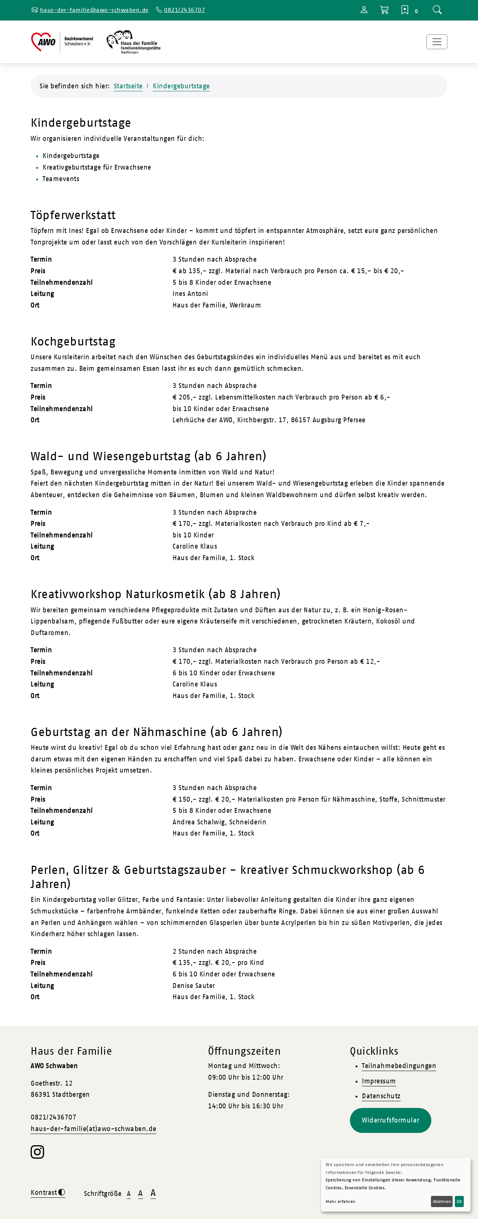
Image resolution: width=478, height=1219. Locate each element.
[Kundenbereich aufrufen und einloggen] (364, 11)
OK (459, 1201)
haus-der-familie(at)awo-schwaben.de (93, 1129)
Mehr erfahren (341, 1201)
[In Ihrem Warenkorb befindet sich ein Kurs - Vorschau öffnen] (385, 10)
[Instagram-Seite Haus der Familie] (37, 1155)
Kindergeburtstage (181, 86)
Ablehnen (442, 1201)
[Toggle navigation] (436, 41)
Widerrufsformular (390, 1120)
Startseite (128, 86)
